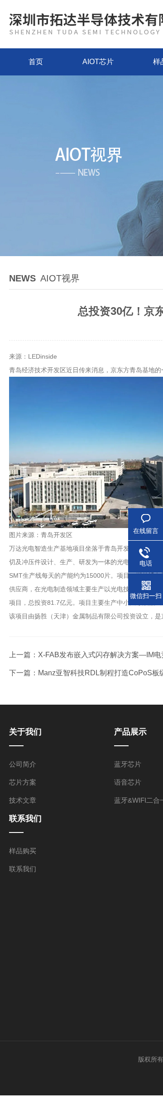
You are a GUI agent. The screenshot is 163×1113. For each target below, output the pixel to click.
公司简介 (22, 764)
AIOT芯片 (98, 61)
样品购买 (22, 851)
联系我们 (22, 869)
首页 (36, 61)
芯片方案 (22, 782)
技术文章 (22, 800)
